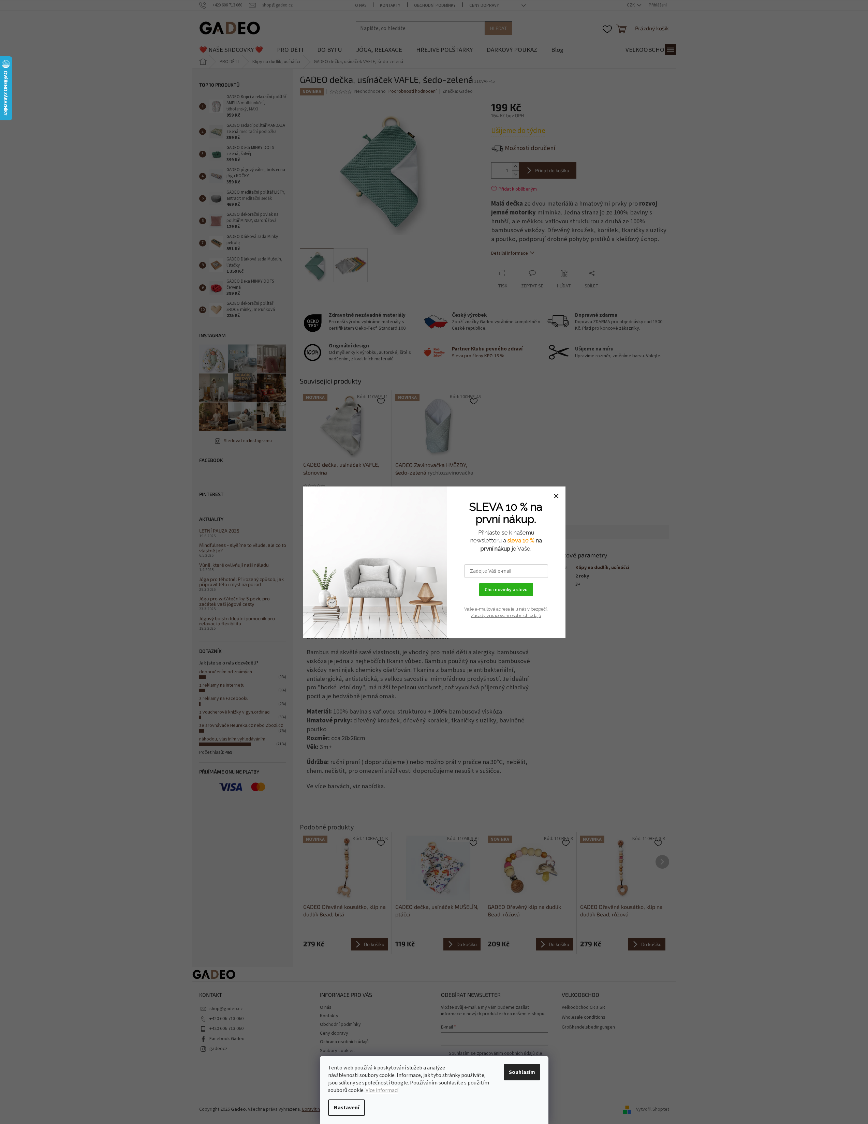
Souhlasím (522, 1072)
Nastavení (346, 1107)
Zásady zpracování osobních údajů (506, 615)
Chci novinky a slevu (506, 589)
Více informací (382, 1090)
